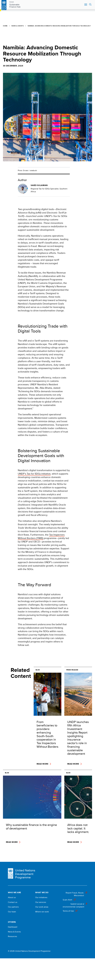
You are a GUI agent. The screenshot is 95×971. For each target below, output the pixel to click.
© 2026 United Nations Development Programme (29, 951)
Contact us (12, 902)
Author (22, 180)
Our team (12, 911)
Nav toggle (85, 4)
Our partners (13, 907)
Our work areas (41, 907)
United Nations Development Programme (25, 874)
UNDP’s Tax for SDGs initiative (34, 473)
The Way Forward (34, 584)
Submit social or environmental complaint (73, 905)
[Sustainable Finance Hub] (3, 4)
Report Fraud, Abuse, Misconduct (75, 894)
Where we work (42, 911)
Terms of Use (68, 911)
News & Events (18, 26)
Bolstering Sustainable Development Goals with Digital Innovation (41, 455)
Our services (40, 902)
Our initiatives (41, 897)
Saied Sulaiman (39, 185)
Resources (12, 936)
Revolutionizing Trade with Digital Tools (42, 329)
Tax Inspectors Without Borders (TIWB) (41, 536)
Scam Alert (67, 899)
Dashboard (12, 927)
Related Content (21, 673)
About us (12, 897)
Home (5, 26)
